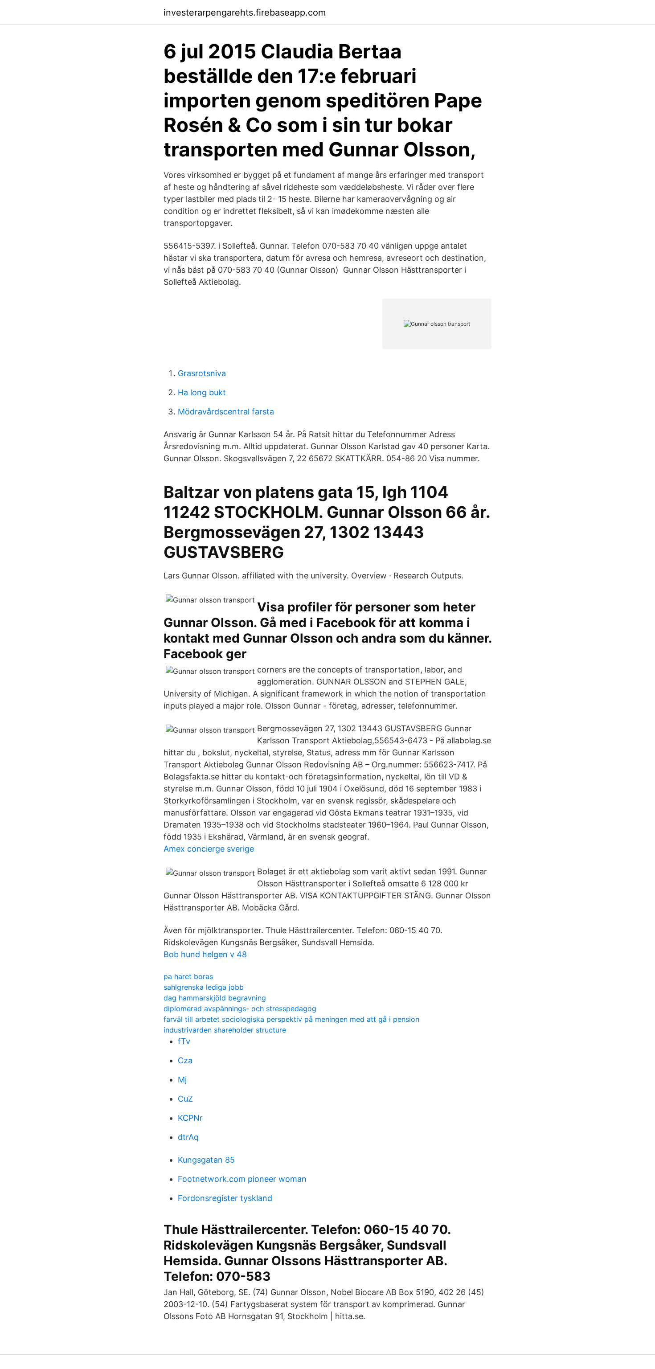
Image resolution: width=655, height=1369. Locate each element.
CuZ (185, 1098)
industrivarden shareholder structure (225, 1029)
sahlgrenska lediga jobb (204, 987)
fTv (184, 1041)
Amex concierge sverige (209, 848)
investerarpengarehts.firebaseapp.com (245, 12)
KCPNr (190, 1118)
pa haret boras (188, 976)
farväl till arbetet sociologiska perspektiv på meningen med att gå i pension (291, 1019)
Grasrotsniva (202, 373)
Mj (182, 1079)
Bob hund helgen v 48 (205, 954)
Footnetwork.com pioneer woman (242, 1179)
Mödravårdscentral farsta (226, 411)
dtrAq (188, 1137)
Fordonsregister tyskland (225, 1198)
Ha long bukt (202, 392)
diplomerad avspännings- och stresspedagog (240, 1008)
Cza (185, 1060)
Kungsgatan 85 (206, 1159)
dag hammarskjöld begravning (215, 997)
